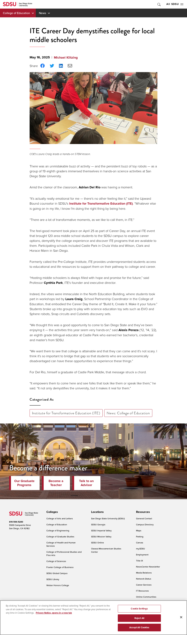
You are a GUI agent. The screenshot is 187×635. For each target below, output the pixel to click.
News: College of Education (128, 413)
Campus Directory (145, 524)
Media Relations (144, 572)
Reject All (139, 618)
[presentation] (51, 512)
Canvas (139, 542)
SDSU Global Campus (57, 573)
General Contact (144, 518)
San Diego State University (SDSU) (108, 518)
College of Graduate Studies (60, 536)
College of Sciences (56, 561)
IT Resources (142, 590)
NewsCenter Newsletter (148, 566)
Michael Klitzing (66, 57)
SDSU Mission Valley (101, 536)
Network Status (143, 578)
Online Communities (146, 596)
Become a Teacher (56, 483)
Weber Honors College (57, 585)
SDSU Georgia (98, 524)
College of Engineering (57, 530)
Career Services (144, 584)
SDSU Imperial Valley (101, 530)
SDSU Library (52, 579)
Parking (139, 536)
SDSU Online (97, 542)
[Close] (181, 617)
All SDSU (172, 4)
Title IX (139, 560)
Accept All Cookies (139, 627)
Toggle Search (158, 4)
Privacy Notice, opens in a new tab (54, 613)
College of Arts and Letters (59, 518)
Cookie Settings (139, 608)
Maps (138, 530)
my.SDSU (140, 548)
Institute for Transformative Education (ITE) (101, 203)
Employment (142, 554)
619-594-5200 (16, 521)
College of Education (16, 13)
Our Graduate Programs (24, 483)
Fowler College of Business (60, 567)
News (42, 13)
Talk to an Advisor (86, 483)
